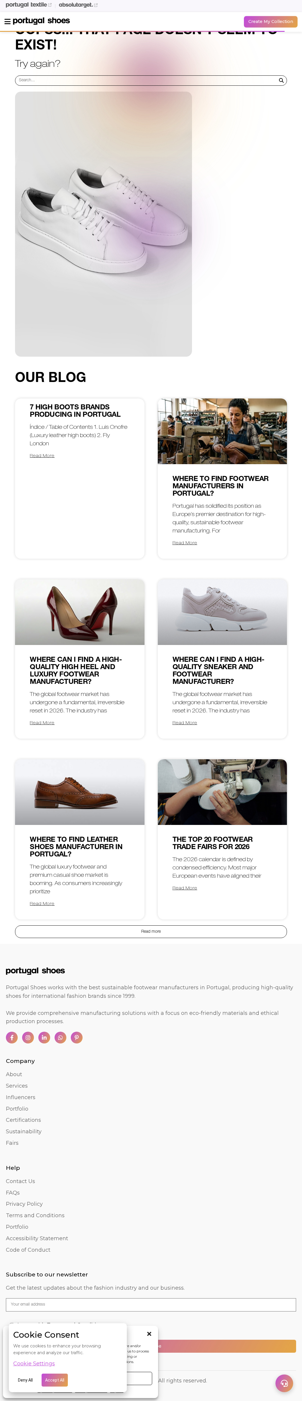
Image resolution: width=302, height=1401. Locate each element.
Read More (42, 456)
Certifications (23, 1120)
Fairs (12, 1143)
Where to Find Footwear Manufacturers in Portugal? (221, 487)
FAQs (13, 1193)
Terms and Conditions (35, 1215)
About (14, 1074)
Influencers (20, 1097)
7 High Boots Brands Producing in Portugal (75, 411)
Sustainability (24, 1131)
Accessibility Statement (37, 1238)
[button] (149, 1334)
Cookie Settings (34, 1363)
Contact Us (20, 1181)
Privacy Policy (24, 1204)
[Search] (281, 80)
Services (17, 1086)
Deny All (25, 1380)
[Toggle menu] (7, 21)
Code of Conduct (28, 1250)
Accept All (54, 1380)
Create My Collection (270, 21)
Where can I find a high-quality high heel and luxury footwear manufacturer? (76, 671)
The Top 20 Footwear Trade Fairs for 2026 (213, 844)
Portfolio (17, 1109)
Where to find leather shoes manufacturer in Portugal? (76, 848)
